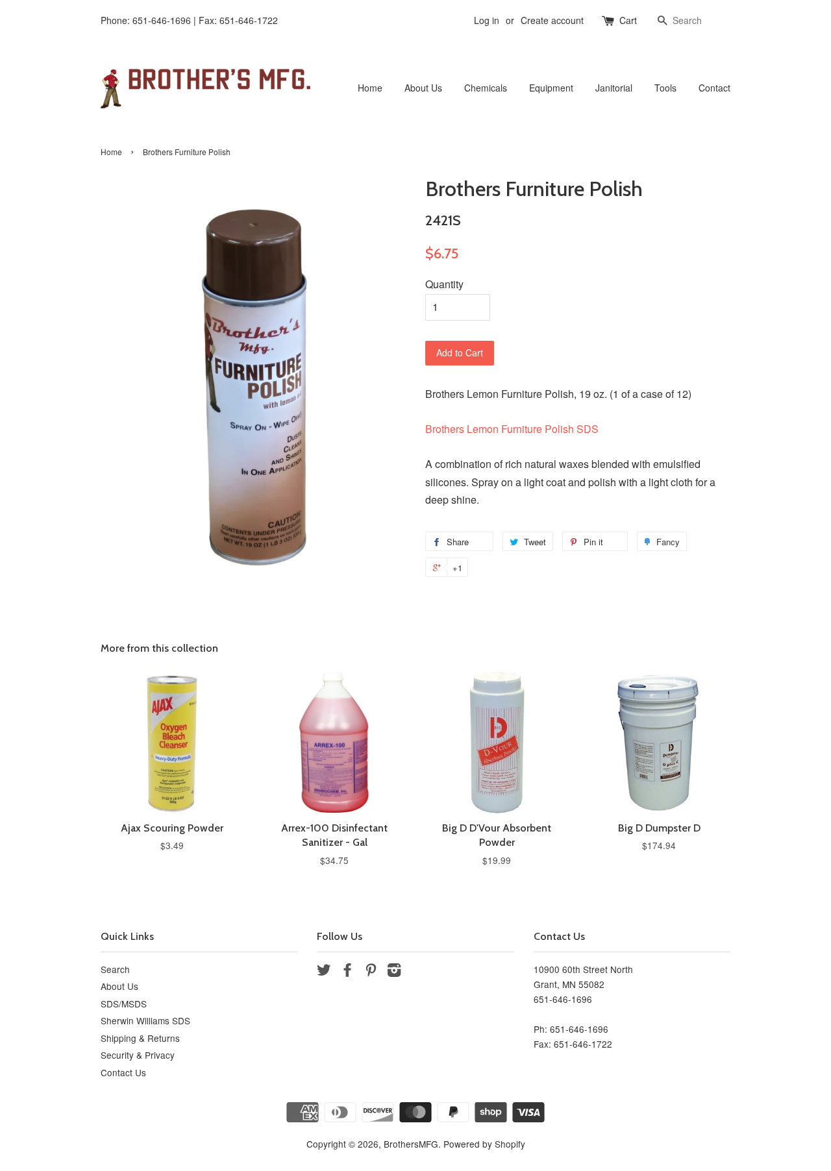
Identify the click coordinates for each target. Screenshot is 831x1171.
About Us (423, 87)
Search (115, 969)
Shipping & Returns (140, 1037)
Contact (714, 87)
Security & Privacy (138, 1054)
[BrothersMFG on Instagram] (394, 971)
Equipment (551, 87)
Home (370, 87)
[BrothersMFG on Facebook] (347, 971)
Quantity (444, 284)
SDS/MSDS (124, 1003)
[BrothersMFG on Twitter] (324, 971)
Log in (486, 20)
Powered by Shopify (484, 1143)
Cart (628, 20)
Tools (665, 87)
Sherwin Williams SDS (145, 1020)
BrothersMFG (411, 1143)
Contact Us (123, 1072)
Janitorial (613, 87)
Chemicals (485, 87)
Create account (552, 20)
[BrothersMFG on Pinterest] (371, 971)
